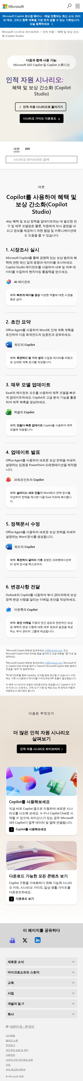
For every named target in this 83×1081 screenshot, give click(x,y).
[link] (41, 781)
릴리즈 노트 (12, 1040)
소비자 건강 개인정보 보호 (19, 1059)
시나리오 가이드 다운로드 (39, 118)
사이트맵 (10, 1035)
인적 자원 (48, 32)
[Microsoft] (15, 6)
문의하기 (10, 1045)
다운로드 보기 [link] (25, 899)
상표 (8, 1064)
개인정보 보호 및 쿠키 (17, 1050)
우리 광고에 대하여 (15, 1069)
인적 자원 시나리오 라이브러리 (40, 749)
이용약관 (10, 1054)
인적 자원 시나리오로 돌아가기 (43, 107)
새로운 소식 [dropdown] (16, 962)
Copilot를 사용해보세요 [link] (31, 829)
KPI (27, 149)
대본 (17, 149)
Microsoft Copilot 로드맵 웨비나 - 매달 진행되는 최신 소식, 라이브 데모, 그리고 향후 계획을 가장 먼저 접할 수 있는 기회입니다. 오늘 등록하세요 (41, 20)
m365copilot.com (53, 650)
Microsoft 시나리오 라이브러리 (20, 32)
